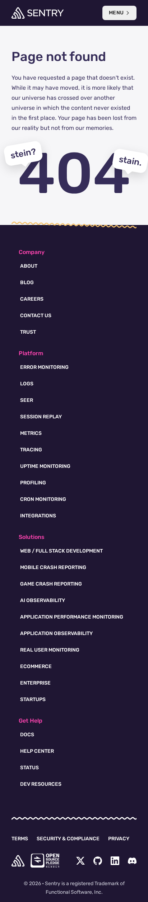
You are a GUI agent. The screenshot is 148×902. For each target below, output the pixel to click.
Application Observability (56, 633)
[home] (17, 860)
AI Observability (42, 600)
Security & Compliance (68, 839)
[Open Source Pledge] (45, 861)
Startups (33, 699)
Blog (27, 282)
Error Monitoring (44, 367)
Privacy (118, 839)
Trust (28, 332)
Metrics (31, 433)
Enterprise (35, 683)
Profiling (33, 483)
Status (29, 768)
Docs (27, 735)
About (28, 266)
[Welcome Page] (37, 13)
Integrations (38, 516)
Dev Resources (40, 784)
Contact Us (35, 316)
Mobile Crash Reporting (53, 567)
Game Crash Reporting (51, 584)
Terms (19, 839)
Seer (26, 400)
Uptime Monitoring (45, 466)
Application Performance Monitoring (71, 617)
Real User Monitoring (49, 650)
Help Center (37, 751)
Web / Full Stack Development (61, 551)
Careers (31, 299)
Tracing (31, 450)
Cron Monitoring (43, 499)
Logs (26, 384)
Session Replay (41, 417)
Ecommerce (36, 666)
